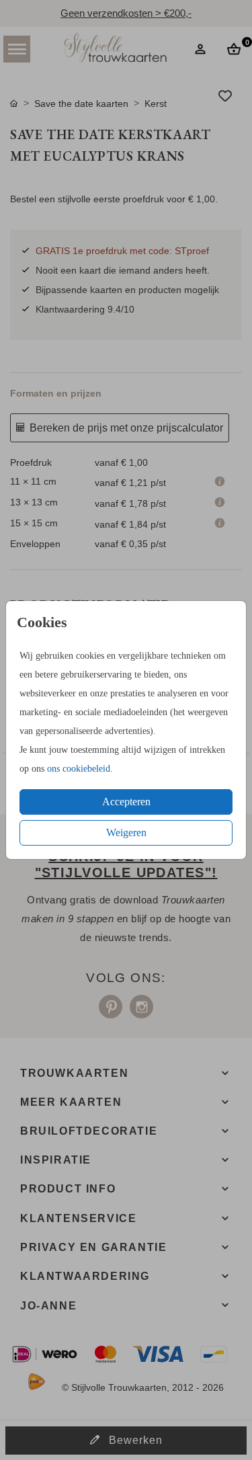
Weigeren (126, 832)
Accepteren (126, 801)
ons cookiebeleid (78, 769)
